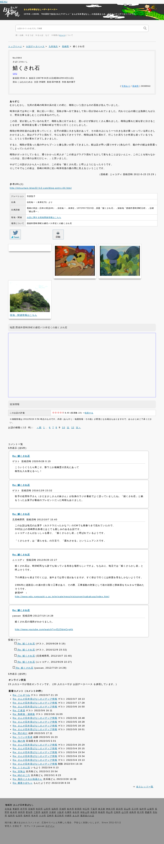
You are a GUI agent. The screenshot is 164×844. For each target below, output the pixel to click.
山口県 (125, 812)
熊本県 (34, 816)
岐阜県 (13, 812)
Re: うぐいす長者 (23, 737)
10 (63, 427)
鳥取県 (93, 812)
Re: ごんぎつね (21, 695)
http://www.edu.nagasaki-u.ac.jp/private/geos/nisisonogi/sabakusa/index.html (62, 596)
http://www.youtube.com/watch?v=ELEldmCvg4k (44, 629)
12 (72, 427)
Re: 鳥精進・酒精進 (24, 714)
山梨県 (150, 809)
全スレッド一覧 (144, 786)
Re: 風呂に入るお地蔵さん (27, 779)
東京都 (101, 809)
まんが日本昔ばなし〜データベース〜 (40, 9)
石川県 (135, 809)
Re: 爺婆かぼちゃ (23, 783)
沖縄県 (68, 816)
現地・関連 (23, 315)
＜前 (39, 427)
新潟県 (119, 809)
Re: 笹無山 (19, 771)
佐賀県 (19, 816)
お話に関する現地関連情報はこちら (44, 217)
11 (68, 427)
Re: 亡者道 (19, 710)
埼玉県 (86, 809)
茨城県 (62, 809)
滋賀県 (44, 812)
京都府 (52, 812)
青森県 (16, 809)
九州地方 (53, 46)
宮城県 (31, 809)
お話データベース (35, 46)
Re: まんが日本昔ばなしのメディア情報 (35, 699)
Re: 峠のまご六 (21, 775)
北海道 (8, 809)
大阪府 (60, 812)
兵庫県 (68, 812)
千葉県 (93, 809)
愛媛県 (148, 812)
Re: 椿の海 (19, 741)
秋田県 (39, 809)
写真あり (126, 86)
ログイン (50, 826)
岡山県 (109, 812)
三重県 (37, 812)
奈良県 (76, 812)
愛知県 (29, 812)
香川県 (140, 812)
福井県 (142, 809)
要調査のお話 (87, 816)
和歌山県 (85, 812)
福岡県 (11, 816)
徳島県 (132, 812)
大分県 (42, 816)
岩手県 (23, 809)
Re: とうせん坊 (21, 767)
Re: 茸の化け (20, 733)
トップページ (15, 46)
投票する (89, 413)
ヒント (62, 35)
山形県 (47, 809)
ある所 (76, 816)
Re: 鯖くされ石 (26, 643)
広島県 (117, 812)
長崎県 (65, 46)
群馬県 (78, 809)
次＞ (78, 427)
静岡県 (21, 812)
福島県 (55, 809)
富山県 (127, 809)
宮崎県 (50, 816)
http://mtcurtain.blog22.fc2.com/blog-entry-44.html (41, 188)
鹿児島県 (59, 816)
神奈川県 (110, 809)
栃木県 (70, 809)
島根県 (101, 812)
